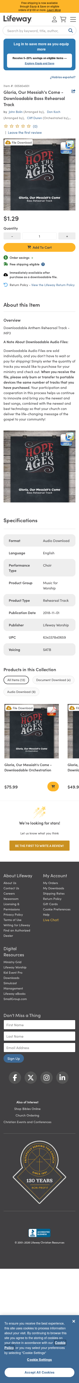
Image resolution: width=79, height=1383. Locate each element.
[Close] (74, 1321)
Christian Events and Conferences (27, 1122)
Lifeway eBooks (14, 993)
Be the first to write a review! (39, 845)
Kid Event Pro (13, 972)
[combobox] (39, 30)
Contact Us (11, 888)
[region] (39, 1349)
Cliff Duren (34, 118)
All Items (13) (16, 680)
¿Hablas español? (62, 77)
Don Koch (53, 111)
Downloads (11, 977)
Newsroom (11, 898)
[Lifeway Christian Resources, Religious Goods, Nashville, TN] (39, 1233)
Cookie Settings (39, 1359)
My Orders (50, 883)
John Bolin (16, 111)
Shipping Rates (54, 893)
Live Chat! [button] (51, 919)
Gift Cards (50, 904)
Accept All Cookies (39, 1372)
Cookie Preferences (56, 909)
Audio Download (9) (21, 691)
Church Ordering (27, 1115)
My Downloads (53, 888)
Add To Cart (42, 247)
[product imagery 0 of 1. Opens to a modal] (39, 174)
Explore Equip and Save (39, 63)
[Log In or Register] (54, 19)
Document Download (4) (53, 680)
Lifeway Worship (15, 967)
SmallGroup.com (15, 999)
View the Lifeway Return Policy (53, 285)
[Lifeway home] (18, 19)
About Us (10, 883)
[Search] (69, 30)
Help (46, 914)
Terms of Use (13, 919)
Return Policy (52, 898)
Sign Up (13, 1058)
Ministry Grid (13, 962)
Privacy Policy (13, 914)
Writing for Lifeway (17, 925)
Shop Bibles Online (27, 1108)
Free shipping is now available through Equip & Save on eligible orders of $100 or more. (39, 6)
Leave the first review (25, 132)
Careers (9, 893)
